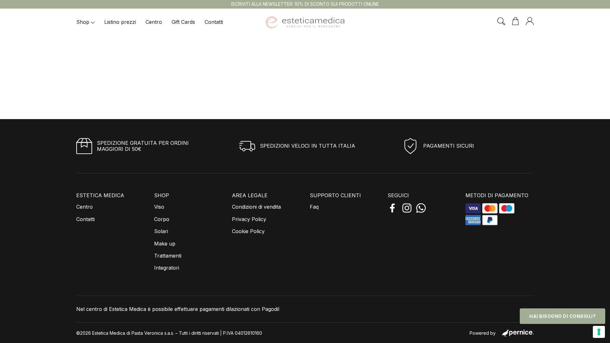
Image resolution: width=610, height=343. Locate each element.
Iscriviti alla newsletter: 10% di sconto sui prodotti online (305, 4)
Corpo (161, 219)
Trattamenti (167, 255)
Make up (164, 243)
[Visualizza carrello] (515, 21)
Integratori (166, 268)
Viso (159, 207)
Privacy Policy (249, 219)
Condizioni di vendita (256, 207)
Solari (161, 231)
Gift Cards (183, 22)
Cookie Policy (248, 231)
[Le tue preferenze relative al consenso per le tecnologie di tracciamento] (599, 332)
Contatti (214, 22)
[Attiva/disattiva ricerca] (501, 21)
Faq (314, 207)
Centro (154, 22)
